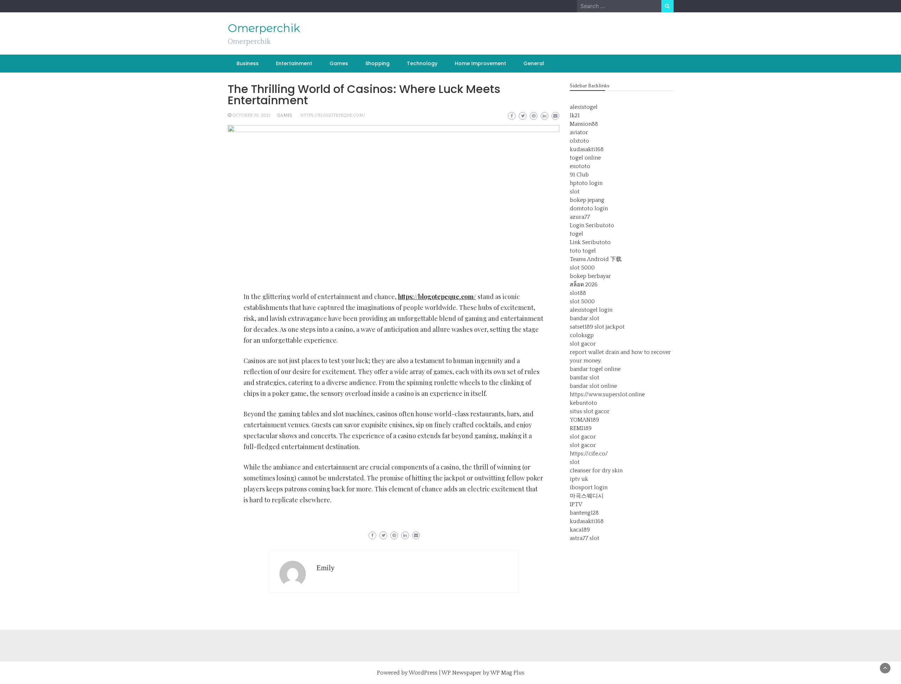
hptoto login (586, 183)
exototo (580, 166)
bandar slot (584, 318)
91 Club (579, 175)
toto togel (583, 251)
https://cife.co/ (589, 453)
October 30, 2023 (251, 115)
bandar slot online (593, 386)
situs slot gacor (590, 411)
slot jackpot (609, 327)
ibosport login (588, 487)
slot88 (578, 293)
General (533, 63)
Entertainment (294, 63)
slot (575, 191)
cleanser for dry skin (596, 470)
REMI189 (581, 428)
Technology (422, 63)
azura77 (580, 217)
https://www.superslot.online (607, 394)
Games (338, 63)
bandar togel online (595, 369)
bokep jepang (587, 200)
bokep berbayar (590, 276)
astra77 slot (584, 538)
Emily (325, 568)
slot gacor (583, 344)
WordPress (423, 673)
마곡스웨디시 (587, 496)
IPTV (576, 504)
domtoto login (589, 208)
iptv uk (579, 479)
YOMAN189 (584, 420)
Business (248, 63)
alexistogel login (591, 310)
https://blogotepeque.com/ (332, 115)
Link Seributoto (590, 242)
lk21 (575, 115)
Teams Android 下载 (596, 259)
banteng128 (584, 513)
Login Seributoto (592, 225)
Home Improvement (480, 63)
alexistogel (584, 107)
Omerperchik (264, 28)
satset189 (581, 327)
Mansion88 (584, 124)
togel (576, 234)
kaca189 (580, 530)
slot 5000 (582, 268)
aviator (579, 132)
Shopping (377, 63)
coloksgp (582, 335)
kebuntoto (583, 403)
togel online (585, 158)
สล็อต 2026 (584, 284)
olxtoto (579, 141)
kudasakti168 (587, 149)
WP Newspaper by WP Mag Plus (482, 673)
